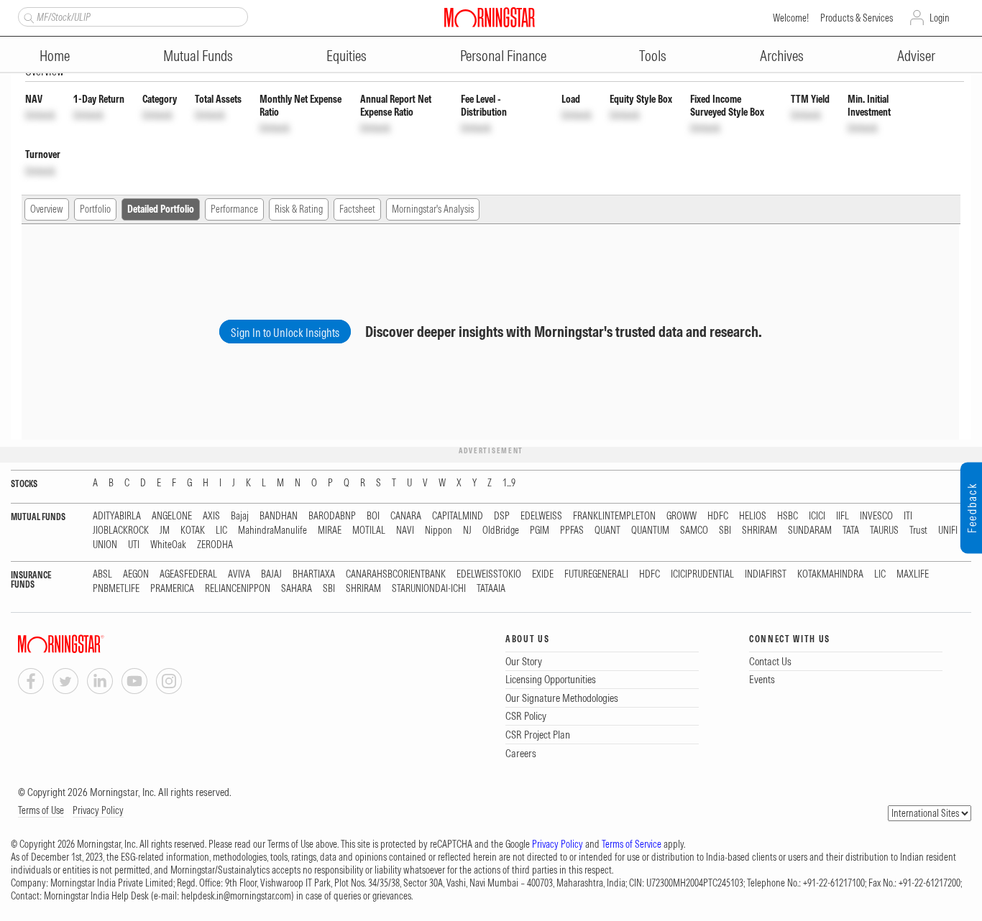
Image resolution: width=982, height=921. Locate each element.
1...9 (509, 483)
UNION (105, 545)
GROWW (681, 516)
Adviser (916, 56)
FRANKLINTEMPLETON (614, 516)
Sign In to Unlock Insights (285, 332)
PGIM (539, 530)
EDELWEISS (541, 516)
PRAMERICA (172, 588)
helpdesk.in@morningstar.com (236, 895)
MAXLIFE (912, 574)
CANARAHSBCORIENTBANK (396, 574)
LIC (221, 530)
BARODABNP (332, 516)
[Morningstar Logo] (489, 17)
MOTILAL (368, 530)
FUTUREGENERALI (596, 574)
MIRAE (329, 530)
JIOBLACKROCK (121, 530)
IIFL (842, 516)
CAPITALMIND (457, 516)
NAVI (405, 530)
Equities (346, 56)
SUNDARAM (810, 530)
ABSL (102, 574)
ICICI (817, 516)
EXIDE (543, 574)
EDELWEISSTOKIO (488, 574)
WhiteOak (168, 545)
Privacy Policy (98, 810)
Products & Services (856, 17)
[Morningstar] (90, 644)
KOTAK (192, 530)
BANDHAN (279, 516)
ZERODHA (215, 545)
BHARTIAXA (314, 574)
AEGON (136, 574)
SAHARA (296, 588)
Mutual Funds (198, 56)
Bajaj (240, 516)
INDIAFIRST (765, 574)
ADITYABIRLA (117, 516)
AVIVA (239, 574)
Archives (782, 56)
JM (165, 530)
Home (55, 56)
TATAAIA (491, 588)
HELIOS (752, 516)
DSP (502, 516)
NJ (467, 530)
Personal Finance (503, 56)
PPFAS (572, 530)
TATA (851, 530)
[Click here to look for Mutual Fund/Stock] (27, 16)
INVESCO (876, 516)
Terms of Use (41, 810)
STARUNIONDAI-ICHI (429, 588)
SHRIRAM (759, 530)
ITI (908, 516)
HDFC (717, 516)
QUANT (607, 530)
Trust (918, 530)
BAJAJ (271, 574)
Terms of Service (631, 844)
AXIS (211, 516)
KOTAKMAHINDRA (830, 574)
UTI (133, 545)
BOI (373, 516)
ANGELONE (172, 516)
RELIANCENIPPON (237, 588)
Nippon (438, 530)
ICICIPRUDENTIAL (702, 574)
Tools (652, 56)
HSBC (787, 516)
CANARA (405, 516)
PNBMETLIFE (116, 588)
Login (940, 17)
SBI (725, 530)
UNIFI (948, 530)
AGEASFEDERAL (188, 574)
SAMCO (694, 530)
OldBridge (500, 530)
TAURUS (884, 530)
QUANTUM (650, 530)
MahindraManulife (272, 530)
